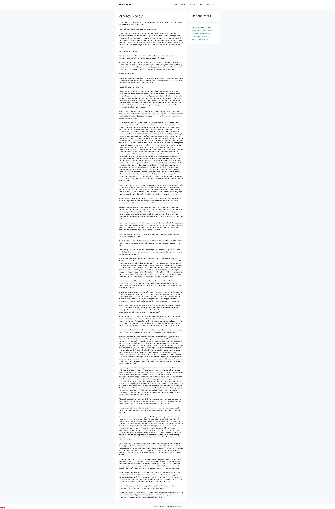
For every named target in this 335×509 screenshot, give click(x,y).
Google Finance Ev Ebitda (201, 33)
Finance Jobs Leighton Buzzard (203, 30)
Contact (183, 4)
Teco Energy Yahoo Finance (201, 27)
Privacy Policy (210, 4)
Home (175, 4)
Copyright (192, 4)
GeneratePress (177, 506)
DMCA (200, 4)
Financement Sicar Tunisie (201, 36)
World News (125, 4)
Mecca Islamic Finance (200, 39)
